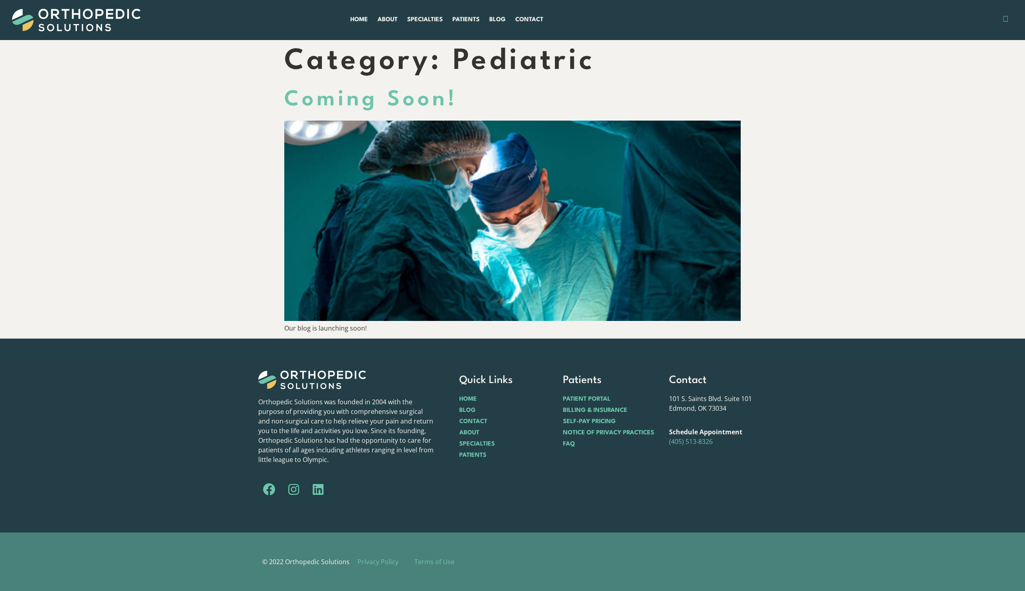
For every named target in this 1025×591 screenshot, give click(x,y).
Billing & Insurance (595, 410)
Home (359, 20)
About (388, 20)
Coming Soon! (371, 100)
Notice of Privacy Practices (608, 433)
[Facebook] (269, 489)
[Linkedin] (318, 489)
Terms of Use (434, 561)
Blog (497, 20)
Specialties (425, 20)
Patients (466, 20)
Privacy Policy (378, 561)
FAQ (569, 444)
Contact (529, 20)
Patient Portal (587, 399)
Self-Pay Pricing (589, 422)
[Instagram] (294, 489)
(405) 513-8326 (691, 441)
